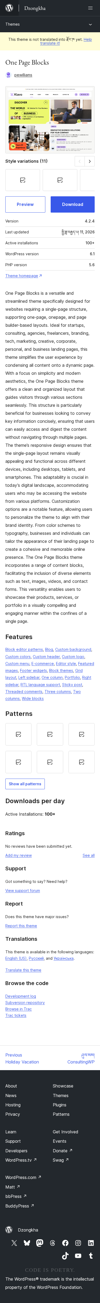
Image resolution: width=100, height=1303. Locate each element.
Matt (12, 1187)
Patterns (61, 1114)
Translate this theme (23, 970)
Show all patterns (25, 784)
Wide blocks (33, 698)
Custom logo (73, 656)
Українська (64, 958)
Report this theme (21, 925)
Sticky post (72, 684)
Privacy (12, 1114)
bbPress (16, 1196)
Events (59, 1141)
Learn (10, 1131)
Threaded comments (23, 691)
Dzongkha (28, 1230)
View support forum (22, 890)
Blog (49, 649)
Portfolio (72, 677)
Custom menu (17, 663)
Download (72, 204)
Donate (63, 1150)
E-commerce (42, 663)
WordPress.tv (21, 1160)
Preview (25, 204)
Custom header (46, 656)
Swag (61, 1160)
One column (52, 677)
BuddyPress (19, 1206)
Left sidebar (28, 677)
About (11, 1086)
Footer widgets (33, 670)
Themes (12, 24)
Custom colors (18, 656)
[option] (18, 734)
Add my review (18, 855)
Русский (36, 958)
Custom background (73, 649)
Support (13, 1141)
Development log (20, 996)
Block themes (61, 670)
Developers (16, 1150)
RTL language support (40, 684)
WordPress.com (23, 1177)
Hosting (13, 1104)
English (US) (16, 958)
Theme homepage (21, 275)
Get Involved (65, 1131)
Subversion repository (25, 1002)
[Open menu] (91, 8)
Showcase (63, 1086)
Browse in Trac (18, 1009)
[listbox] (50, 748)
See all (89, 855)
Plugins (59, 1104)
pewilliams (23, 75)
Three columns (58, 691)
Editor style (66, 663)
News (11, 1095)
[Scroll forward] (90, 161)
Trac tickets (15, 1015)
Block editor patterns (24, 649)
